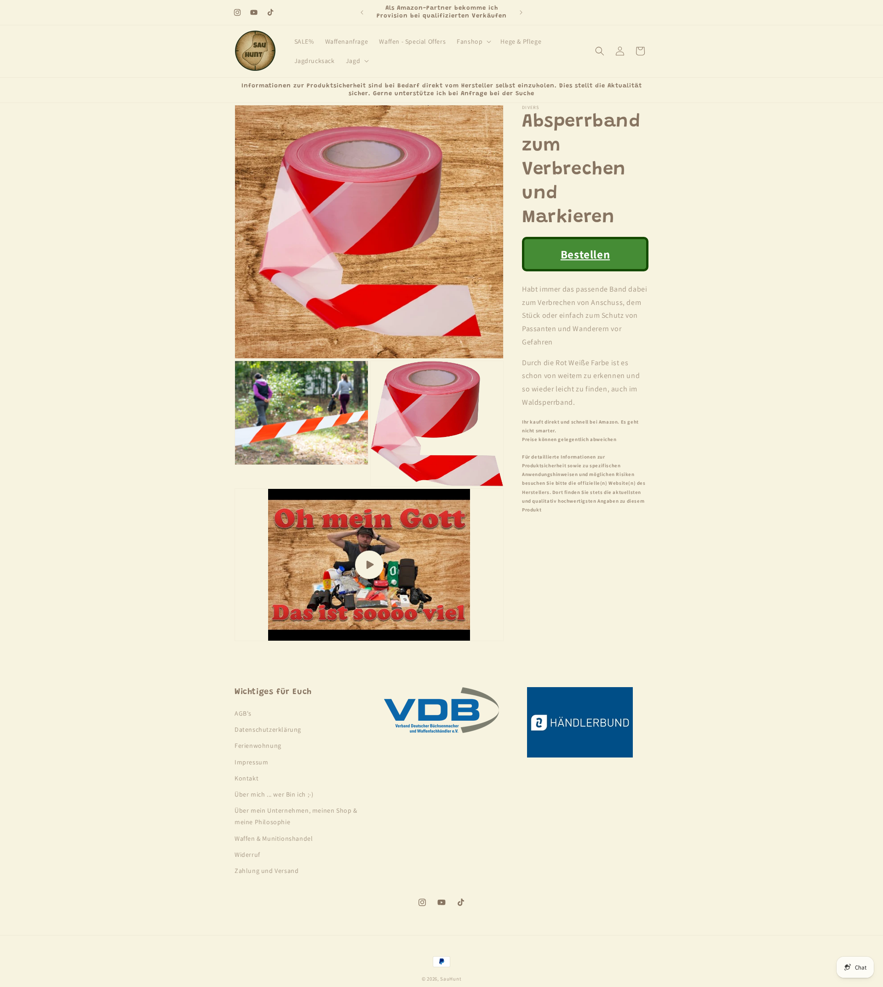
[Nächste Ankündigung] (521, 12)
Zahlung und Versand (266, 870)
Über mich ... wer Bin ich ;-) (274, 794)
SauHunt (450, 979)
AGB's (243, 713)
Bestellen (585, 254)
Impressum (251, 762)
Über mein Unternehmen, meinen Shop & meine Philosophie (296, 816)
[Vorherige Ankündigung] (362, 12)
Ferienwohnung (258, 745)
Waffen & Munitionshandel (274, 838)
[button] (473, 41)
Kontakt (246, 778)
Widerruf (247, 854)
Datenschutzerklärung (268, 729)
